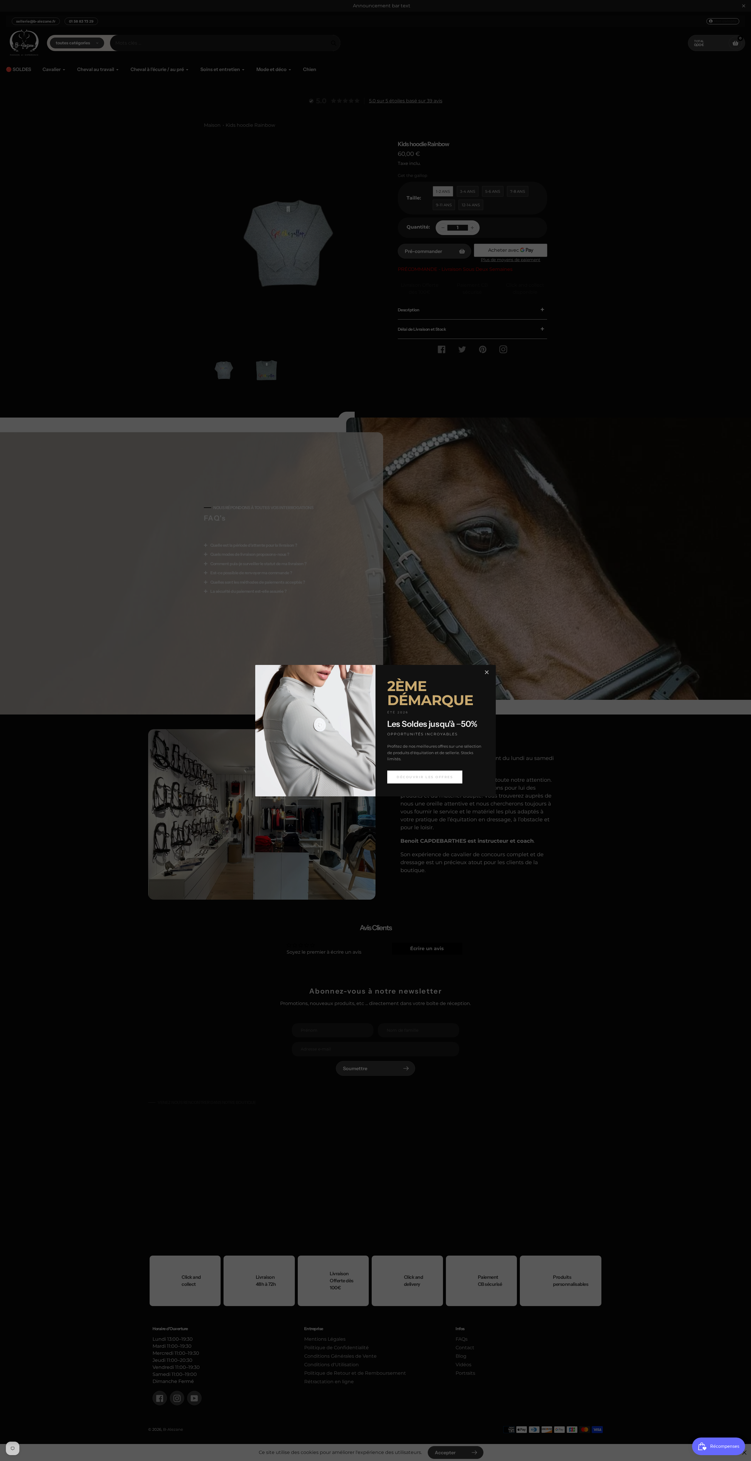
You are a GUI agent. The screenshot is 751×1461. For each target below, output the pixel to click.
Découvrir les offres (425, 777)
